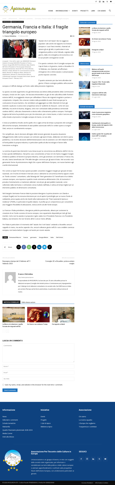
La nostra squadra (85, 420)
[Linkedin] (103, 1)
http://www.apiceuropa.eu (25, 277)
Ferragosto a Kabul (58, 324)
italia (52, 237)
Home (50, 11)
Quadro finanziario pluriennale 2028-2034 (17, 430)
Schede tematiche (8, 423)
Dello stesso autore (28, 302)
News (4, 416)
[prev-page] (3, 331)
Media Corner (7, 433)
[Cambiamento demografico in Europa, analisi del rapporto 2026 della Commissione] (84, 126)
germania (33, 237)
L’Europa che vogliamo (87, 423)
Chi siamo (102, 11)
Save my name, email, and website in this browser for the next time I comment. (34, 385)
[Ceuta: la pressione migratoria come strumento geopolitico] (84, 115)
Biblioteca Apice (46, 427)
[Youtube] (111, 1)
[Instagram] (99, 1)
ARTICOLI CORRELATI (11, 302)
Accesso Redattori (87, 483)
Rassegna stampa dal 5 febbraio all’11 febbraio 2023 (16, 262)
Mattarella (6, 427)
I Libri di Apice (46, 423)
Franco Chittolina (10, 36)
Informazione (62, 11)
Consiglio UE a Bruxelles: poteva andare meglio (59, 262)
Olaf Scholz (59, 237)
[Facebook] (96, 1)
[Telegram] (44, 247)
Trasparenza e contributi (88, 427)
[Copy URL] (49, 247)
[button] (110, 11)
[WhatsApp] (29, 247)
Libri (93, 11)
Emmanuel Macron (15, 237)
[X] (107, 1)
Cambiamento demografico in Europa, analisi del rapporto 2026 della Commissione (102, 125)
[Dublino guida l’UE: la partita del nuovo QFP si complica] (84, 137)
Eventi (75, 11)
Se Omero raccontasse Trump (37, 324)
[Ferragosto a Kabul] (63, 314)
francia (25, 237)
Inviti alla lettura (8, 437)
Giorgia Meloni (43, 237)
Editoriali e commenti (26, 19)
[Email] (18, 247)
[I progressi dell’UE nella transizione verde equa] (84, 96)
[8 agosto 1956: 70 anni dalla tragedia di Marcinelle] (84, 85)
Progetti (84, 11)
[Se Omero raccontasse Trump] (38, 314)
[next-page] (7, 331)
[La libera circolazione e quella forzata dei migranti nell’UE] (13, 314)
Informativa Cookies (101, 483)
